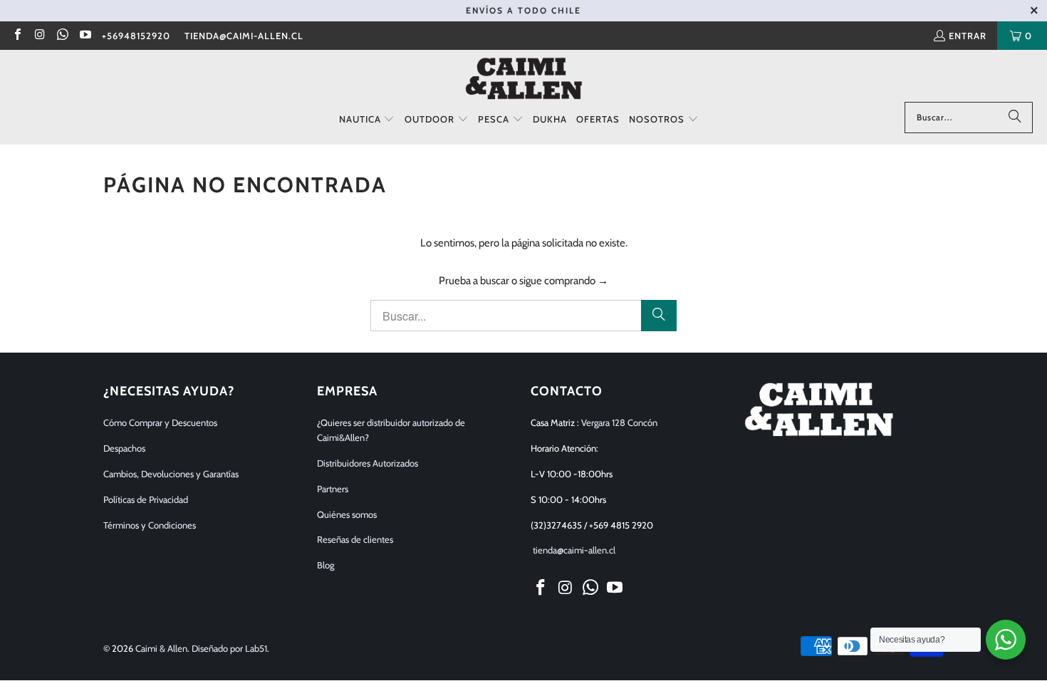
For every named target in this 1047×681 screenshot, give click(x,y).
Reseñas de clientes (355, 539)
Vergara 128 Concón (619, 422)
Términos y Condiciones (149, 525)
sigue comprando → (563, 280)
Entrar (967, 35)
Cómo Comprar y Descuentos (160, 422)
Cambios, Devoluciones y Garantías (171, 473)
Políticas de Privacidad (145, 499)
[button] (367, 119)
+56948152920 (136, 35)
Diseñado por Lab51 (229, 648)
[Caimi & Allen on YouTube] (84, 35)
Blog (325, 565)
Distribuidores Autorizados (367, 463)
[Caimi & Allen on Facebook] (17, 35)
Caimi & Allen (161, 648)
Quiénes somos (347, 514)
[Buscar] (1015, 117)
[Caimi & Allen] (524, 79)
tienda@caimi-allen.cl (243, 35)
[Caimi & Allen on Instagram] (39, 35)
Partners (332, 488)
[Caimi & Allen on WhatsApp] (62, 35)
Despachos (124, 448)
